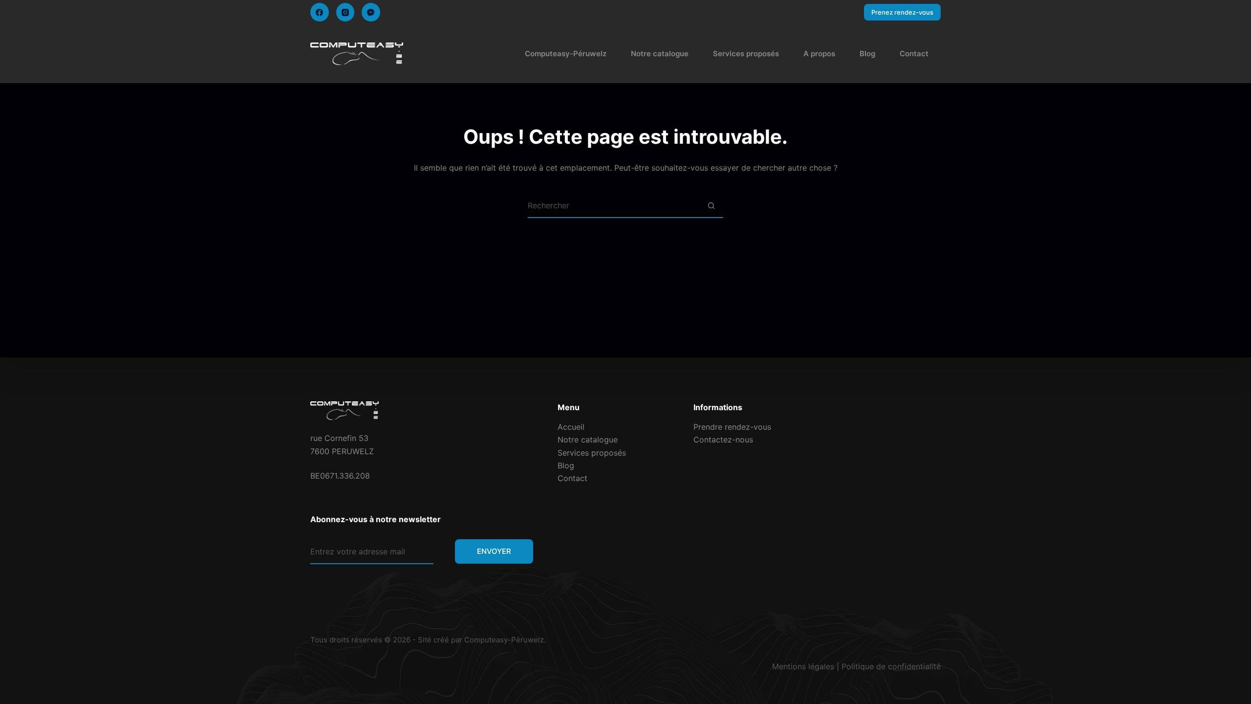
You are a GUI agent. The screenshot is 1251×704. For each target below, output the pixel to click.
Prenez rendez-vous (902, 12)
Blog (867, 53)
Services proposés (746, 53)
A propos (819, 53)
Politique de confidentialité (891, 666)
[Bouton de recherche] (711, 206)
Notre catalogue (660, 53)
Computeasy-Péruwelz (565, 53)
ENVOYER (494, 551)
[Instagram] (345, 12)
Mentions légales (803, 666)
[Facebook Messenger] (371, 12)
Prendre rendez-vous (732, 427)
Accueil (571, 427)
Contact (914, 53)
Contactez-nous (723, 439)
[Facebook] (319, 12)
